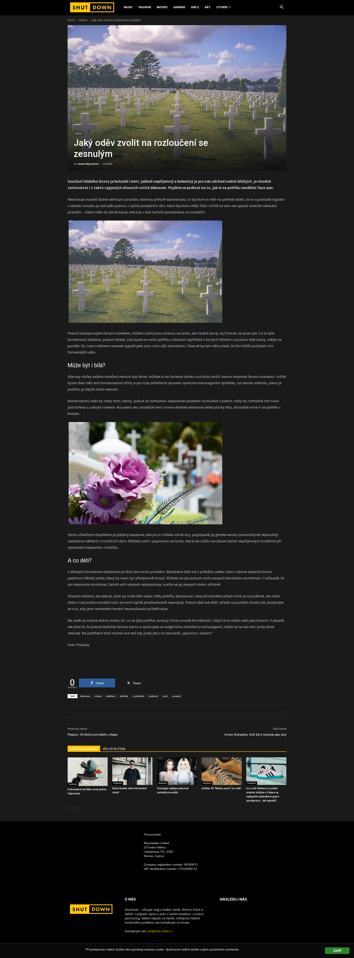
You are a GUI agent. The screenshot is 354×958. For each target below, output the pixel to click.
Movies (162, 7)
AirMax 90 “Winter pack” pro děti (221, 788)
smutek (176, 696)
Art (208, 7)
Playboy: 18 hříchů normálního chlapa (92, 734)
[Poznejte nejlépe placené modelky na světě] (177, 771)
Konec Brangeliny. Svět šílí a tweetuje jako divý (255, 734)
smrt (165, 696)
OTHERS (222, 7)
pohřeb (124, 696)
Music (128, 7)
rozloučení (138, 696)
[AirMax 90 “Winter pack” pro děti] (222, 771)
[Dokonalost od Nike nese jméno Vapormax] (88, 771)
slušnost (153, 696)
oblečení (110, 696)
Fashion (144, 7)
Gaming (179, 7)
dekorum (85, 696)
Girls (195, 7)
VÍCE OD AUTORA (114, 749)
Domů (71, 20)
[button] (281, 8)
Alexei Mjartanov (88, 163)
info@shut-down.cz (160, 931)
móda (98, 696)
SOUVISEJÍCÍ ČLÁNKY (84, 749)
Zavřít (337, 950)
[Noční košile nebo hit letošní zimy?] (132, 771)
